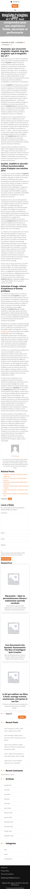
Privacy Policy (5, 871)
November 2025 (8, 826)
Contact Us (4, 867)
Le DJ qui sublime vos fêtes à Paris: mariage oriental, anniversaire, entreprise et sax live (15, 698)
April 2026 (7, 803)
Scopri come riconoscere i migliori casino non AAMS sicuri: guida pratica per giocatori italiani (14, 747)
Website (3, 545)
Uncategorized (8, 859)
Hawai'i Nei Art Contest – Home (12, 39)
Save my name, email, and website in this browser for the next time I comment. (13, 554)
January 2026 (8, 817)
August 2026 (7, 785)
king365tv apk (5, 331)
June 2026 (7, 794)
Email (3, 539)
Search (9, 713)
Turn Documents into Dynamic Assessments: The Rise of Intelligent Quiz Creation (15, 649)
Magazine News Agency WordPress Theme (14, 883)
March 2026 (7, 808)
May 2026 (7, 799)
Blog (24, 39)
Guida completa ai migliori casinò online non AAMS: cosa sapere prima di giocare (15, 738)
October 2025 (8, 831)
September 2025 (8, 836)
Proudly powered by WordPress (15, 888)
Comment (4, 513)
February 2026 (8, 813)
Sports (6, 854)
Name (3, 533)
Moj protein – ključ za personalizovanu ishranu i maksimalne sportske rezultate (15, 599)
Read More (14, 579)
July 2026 (7, 790)
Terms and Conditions (7, 874)
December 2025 (8, 822)
